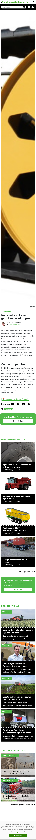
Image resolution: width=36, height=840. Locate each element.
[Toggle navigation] (34, 2)
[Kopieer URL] (29, 404)
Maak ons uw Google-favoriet (16, 399)
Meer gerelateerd (26, 572)
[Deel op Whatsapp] (12, 404)
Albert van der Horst (15, 325)
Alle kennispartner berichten (22, 805)
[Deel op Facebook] (18, 404)
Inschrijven (18, 589)
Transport (9, 409)
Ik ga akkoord (18, 835)
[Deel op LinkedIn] (23, 404)
